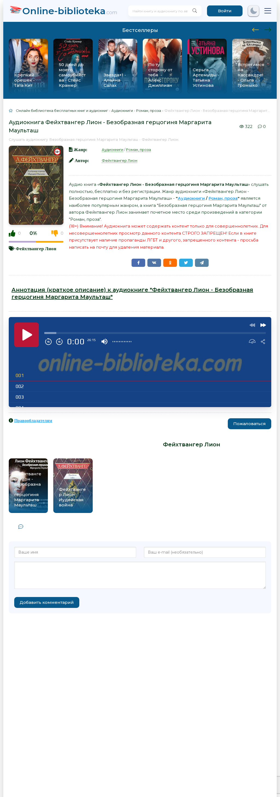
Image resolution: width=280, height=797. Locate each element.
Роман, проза (138, 149)
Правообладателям (33, 420)
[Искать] (195, 10)
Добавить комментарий (47, 602)
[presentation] (255, 29)
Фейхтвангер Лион (36, 248)
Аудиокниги (112, 149)
